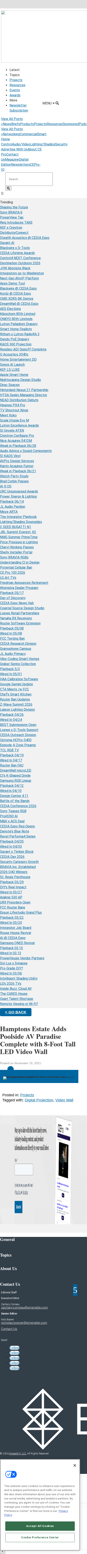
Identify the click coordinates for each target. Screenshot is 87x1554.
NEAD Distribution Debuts (19, 400)
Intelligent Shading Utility (19, 978)
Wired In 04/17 (11, 760)
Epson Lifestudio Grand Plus (21, 912)
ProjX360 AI (9, 816)
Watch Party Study (14, 476)
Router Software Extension (20, 623)
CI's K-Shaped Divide (15, 776)
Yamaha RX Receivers (16, 618)
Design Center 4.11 (14, 796)
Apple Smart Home (14, 375)
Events (15, 90)
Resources (17, 85)
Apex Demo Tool (12, 283)
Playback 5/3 (10, 669)
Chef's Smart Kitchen (15, 694)
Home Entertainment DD (18, 359)
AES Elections (10, 309)
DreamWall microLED (15, 770)
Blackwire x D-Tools (15, 248)
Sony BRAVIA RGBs (14, 557)
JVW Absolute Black (15, 268)
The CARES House (13, 994)
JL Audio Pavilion (12, 507)
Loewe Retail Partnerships (19, 613)
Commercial (28, 134)
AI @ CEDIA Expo (13, 938)
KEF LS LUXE (10, 370)
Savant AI (7, 243)
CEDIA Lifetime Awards (17, 253)
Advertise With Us (14, 149)
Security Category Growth (19, 862)
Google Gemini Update (16, 684)
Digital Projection (39, 1100)
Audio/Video (21, 144)
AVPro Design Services (17, 461)
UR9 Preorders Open (15, 902)
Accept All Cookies (40, 1526)
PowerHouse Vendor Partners (22, 958)
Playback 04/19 (12, 755)
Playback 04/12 (12, 786)
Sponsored (71, 124)
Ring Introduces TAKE (16, 222)
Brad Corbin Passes (14, 481)
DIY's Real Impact (13, 887)
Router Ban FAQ (11, 765)
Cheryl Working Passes (17, 547)
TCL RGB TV (9, 750)
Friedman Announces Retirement (24, 583)
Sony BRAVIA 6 (11, 212)
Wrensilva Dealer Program (19, 588)
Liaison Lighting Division (17, 710)
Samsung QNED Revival (17, 943)
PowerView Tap (11, 217)
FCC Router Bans (12, 907)
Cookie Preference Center (40, 1537)
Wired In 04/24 (11, 720)
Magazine (12, 159)
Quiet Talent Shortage (16, 999)
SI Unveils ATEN (12, 431)
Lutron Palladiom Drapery (19, 324)
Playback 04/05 (12, 841)
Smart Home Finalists (16, 329)
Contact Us (9, 1329)
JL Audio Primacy (13, 654)
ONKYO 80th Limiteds (16, 319)
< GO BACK (15, 1012)
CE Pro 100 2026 (12, 573)
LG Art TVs (8, 578)
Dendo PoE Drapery (14, 339)
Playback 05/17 (12, 593)
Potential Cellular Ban (16, 567)
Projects (16, 80)
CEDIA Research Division (18, 644)
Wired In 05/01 (11, 674)
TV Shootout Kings (14, 410)
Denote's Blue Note (14, 831)
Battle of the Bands (15, 801)
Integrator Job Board (15, 928)
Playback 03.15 (11, 948)
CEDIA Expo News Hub (17, 603)
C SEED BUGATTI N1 (15, 527)
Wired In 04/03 (11, 847)
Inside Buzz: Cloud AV (16, 989)
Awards (15, 95)
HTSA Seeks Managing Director (23, 395)
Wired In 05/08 (11, 633)
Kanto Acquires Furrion (16, 466)
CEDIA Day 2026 (12, 857)
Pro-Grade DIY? (11, 968)
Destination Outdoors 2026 (20, 263)
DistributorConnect (14, 233)
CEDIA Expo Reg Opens (17, 826)
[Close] (74, 1465)
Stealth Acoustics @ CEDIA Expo (24, 238)
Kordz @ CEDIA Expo (15, 294)
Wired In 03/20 (11, 923)
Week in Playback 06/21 (18, 471)
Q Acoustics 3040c (14, 354)
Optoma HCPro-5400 (15, 740)
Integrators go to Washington (22, 273)
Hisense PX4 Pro (12, 405)
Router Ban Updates (15, 699)
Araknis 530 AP (11, 897)
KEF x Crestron (11, 228)
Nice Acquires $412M (16, 441)
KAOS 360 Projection (15, 344)
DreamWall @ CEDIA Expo (19, 304)
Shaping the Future (14, 207)
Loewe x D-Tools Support (19, 730)
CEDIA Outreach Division (18, 735)
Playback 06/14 (12, 502)
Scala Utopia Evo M (14, 420)
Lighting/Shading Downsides (21, 522)
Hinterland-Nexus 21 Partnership (24, 390)
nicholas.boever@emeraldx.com (24, 1323)
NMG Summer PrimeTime (19, 537)
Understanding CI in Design (19, 562)
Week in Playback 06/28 (18, 446)
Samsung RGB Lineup (15, 781)
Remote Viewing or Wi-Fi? (19, 1004)
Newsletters (20, 165)
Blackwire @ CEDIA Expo (18, 288)
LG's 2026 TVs (10, 984)
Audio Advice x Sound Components (26, 451)
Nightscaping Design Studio (20, 380)
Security (61, 144)
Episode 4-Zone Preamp (18, 745)
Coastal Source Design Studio (22, 608)
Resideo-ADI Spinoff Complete (23, 349)
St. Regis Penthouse (15, 877)
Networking (11, 134)
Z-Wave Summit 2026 (16, 704)
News (7, 124)
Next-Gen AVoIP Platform (19, 278)
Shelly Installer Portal (16, 552)
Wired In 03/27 (11, 892)
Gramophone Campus (15, 649)
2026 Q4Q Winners (13, 872)
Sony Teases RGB (13, 811)
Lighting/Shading (42, 144)
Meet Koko (8, 415)
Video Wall (64, 1100)
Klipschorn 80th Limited (17, 314)
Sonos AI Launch (12, 365)
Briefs (15, 124)
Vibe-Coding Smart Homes (19, 659)
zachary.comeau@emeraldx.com (24, 1307)
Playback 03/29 (12, 882)
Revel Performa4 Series (17, 836)
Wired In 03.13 (10, 953)
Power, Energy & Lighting (18, 496)
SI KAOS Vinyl (10, 456)
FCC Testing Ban (12, 639)
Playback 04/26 (12, 715)
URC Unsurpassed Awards (19, 491)
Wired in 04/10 (11, 791)
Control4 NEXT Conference (20, 258)
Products (27, 124)
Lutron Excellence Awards (19, 425)
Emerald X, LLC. (18, 1453)
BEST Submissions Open (18, 725)
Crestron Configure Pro (17, 436)
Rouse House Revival (15, 933)
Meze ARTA (9, 512)
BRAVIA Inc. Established (18, 867)
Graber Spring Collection (18, 664)
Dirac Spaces (10, 385)
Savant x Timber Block (17, 852)
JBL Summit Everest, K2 (18, 532)
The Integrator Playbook (18, 517)
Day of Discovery (13, 598)
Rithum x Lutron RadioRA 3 (19, 334)
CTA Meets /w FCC (14, 689)
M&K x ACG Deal (12, 821)
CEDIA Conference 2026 (18, 806)
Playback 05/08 (12, 628)
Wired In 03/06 (11, 973)
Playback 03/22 (12, 918)
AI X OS (5, 486)
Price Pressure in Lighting (19, 542)
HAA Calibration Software (19, 679)
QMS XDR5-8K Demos (16, 299)
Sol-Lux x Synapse (13, 963)
